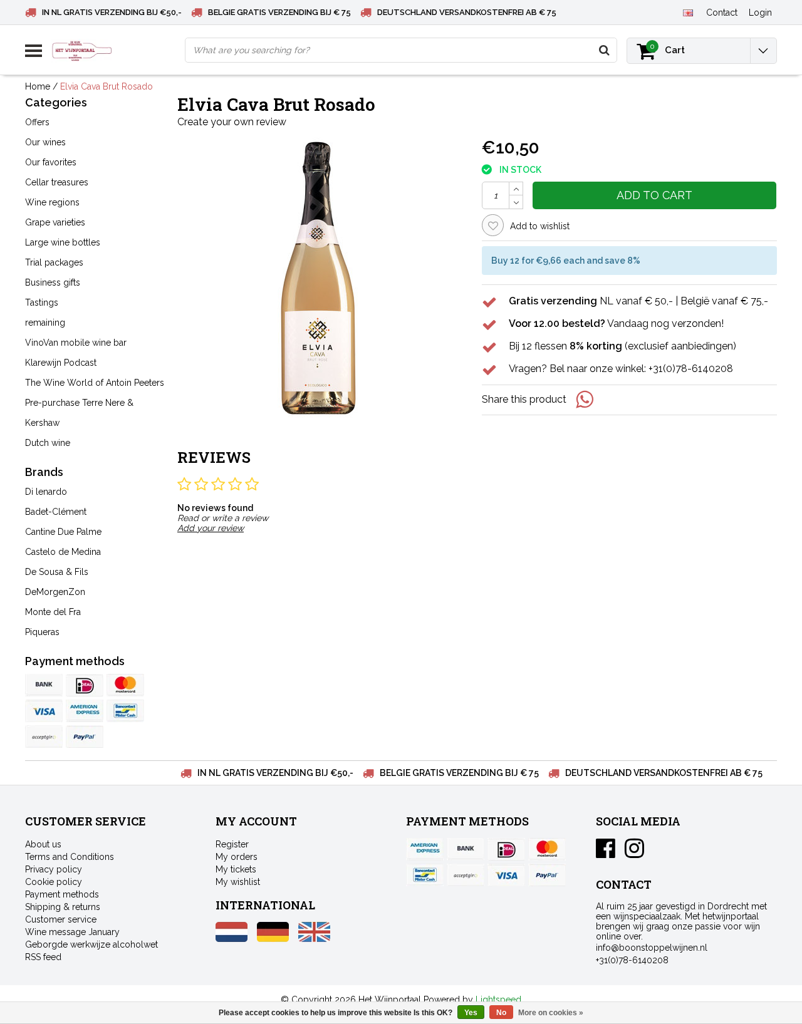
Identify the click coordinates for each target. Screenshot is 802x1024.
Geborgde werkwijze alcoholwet (91, 944)
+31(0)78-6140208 (632, 960)
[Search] (604, 50)
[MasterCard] (125, 685)
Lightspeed (498, 1000)
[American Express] (84, 711)
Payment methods (62, 894)
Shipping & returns (62, 907)
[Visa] (44, 711)
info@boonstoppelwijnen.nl (651, 948)
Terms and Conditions (69, 857)
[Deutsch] (273, 939)
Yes (470, 1012)
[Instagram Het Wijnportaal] (634, 853)
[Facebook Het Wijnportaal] (605, 853)
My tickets (236, 869)
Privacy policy (53, 869)
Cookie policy (53, 882)
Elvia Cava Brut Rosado (106, 86)
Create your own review (231, 122)
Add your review (210, 528)
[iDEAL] (84, 685)
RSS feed (43, 957)
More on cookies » (550, 1012)
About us (43, 844)
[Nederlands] (231, 939)
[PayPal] (44, 736)
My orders (237, 857)
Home (37, 86)
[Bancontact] (125, 711)
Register (232, 844)
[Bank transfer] (44, 685)
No (501, 1012)
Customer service (60, 919)
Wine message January (72, 932)
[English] (687, 12)
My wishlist (238, 882)
